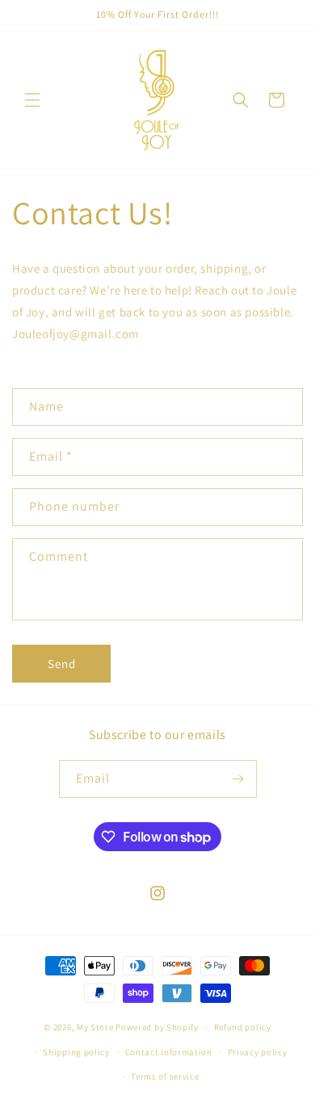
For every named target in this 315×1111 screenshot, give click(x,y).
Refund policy (242, 1027)
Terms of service (165, 1076)
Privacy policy (258, 1052)
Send (62, 663)
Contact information (168, 1052)
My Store (95, 1027)
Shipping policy (76, 1052)
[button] (32, 100)
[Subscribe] (238, 779)
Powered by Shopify (157, 1027)
